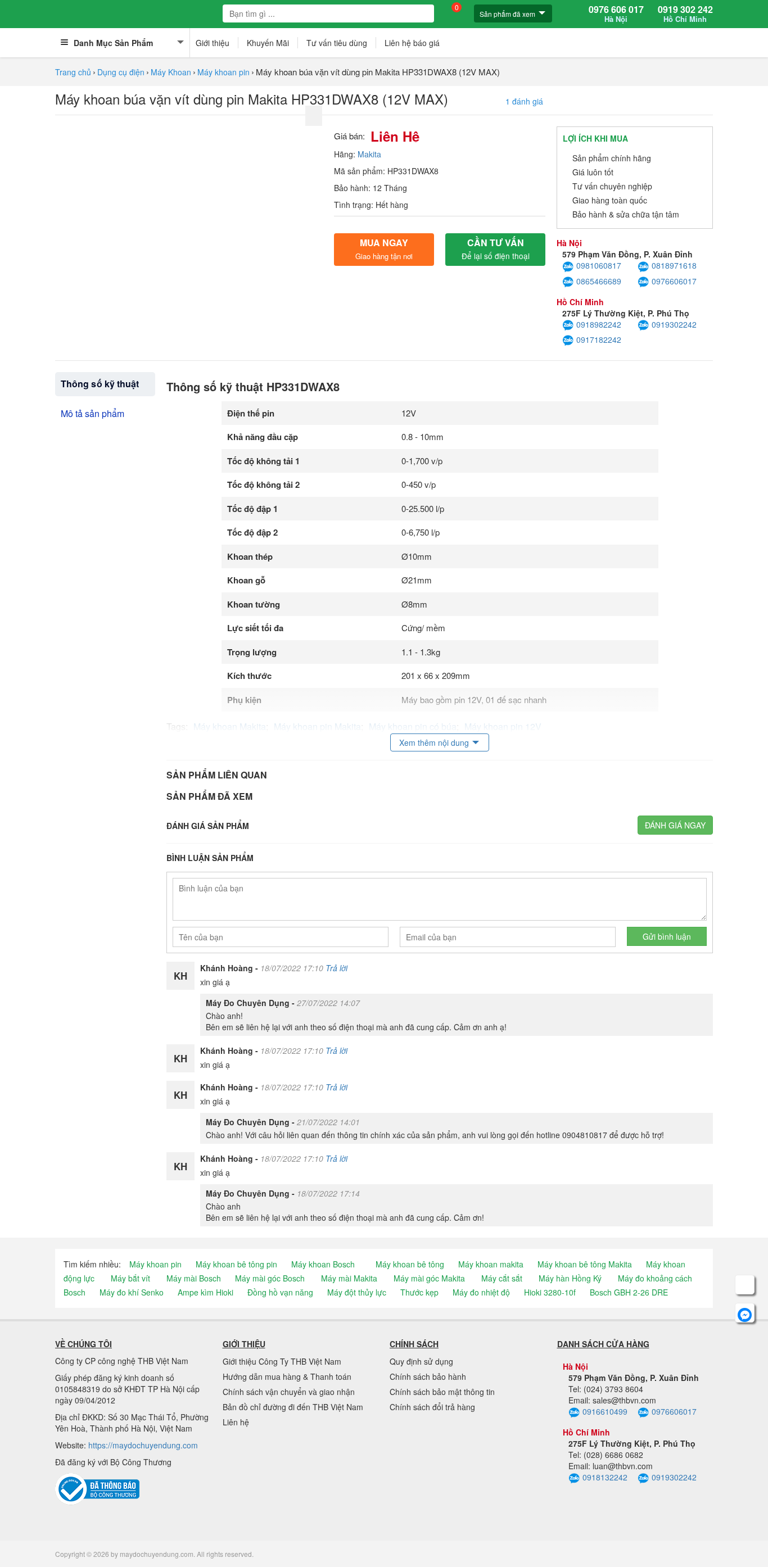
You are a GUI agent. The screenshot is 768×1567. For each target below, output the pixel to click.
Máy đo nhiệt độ (481, 1292)
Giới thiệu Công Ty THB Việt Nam (282, 1361)
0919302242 (674, 324)
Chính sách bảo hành (428, 1376)
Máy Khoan (171, 72)
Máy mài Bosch (193, 1278)
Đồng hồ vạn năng (280, 1292)
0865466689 (598, 281)
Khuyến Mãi (268, 42)
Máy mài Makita (349, 1278)
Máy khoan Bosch (323, 1264)
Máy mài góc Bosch (270, 1278)
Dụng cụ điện (120, 72)
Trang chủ (73, 72)
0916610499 (604, 1411)
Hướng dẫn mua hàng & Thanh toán (287, 1376)
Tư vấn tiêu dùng (336, 42)
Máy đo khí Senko (132, 1292)
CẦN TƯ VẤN (496, 248)
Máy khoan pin (223, 72)
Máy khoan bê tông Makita (584, 1264)
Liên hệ (236, 1422)
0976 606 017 (616, 14)
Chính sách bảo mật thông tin (442, 1391)
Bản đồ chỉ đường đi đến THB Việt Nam (293, 1406)
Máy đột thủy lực (356, 1292)
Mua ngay (384, 248)
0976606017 (674, 281)
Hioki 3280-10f (550, 1292)
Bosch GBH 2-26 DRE (629, 1292)
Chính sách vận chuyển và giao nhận (289, 1391)
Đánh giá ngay (675, 825)
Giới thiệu (212, 42)
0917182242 (598, 339)
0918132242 (604, 1477)
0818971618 (674, 265)
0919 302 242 (685, 14)
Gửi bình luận (667, 936)
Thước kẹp (419, 1292)
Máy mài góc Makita (429, 1278)
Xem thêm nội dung (434, 742)
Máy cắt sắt (501, 1278)
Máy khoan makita (490, 1264)
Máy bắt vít (130, 1278)
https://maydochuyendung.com (143, 1445)
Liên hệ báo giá (412, 42)
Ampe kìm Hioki (205, 1292)
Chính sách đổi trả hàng (432, 1406)
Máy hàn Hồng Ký (570, 1278)
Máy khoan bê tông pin (236, 1264)
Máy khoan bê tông (410, 1264)
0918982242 (598, 324)
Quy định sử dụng (421, 1361)
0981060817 (598, 265)
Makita (369, 154)
